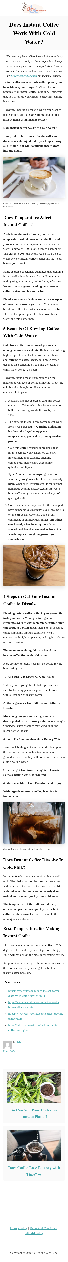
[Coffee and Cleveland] (34, 7)
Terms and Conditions (43, 1228)
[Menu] (7, 8)
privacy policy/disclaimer (24, 75)
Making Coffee (9, 1051)
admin (18, 1042)
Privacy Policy (18, 1228)
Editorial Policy (34, 1233)
